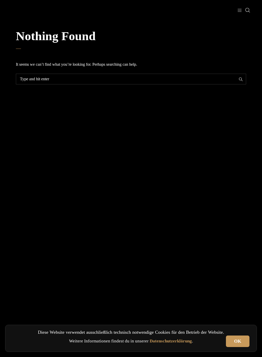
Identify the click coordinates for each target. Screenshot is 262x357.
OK (237, 341)
